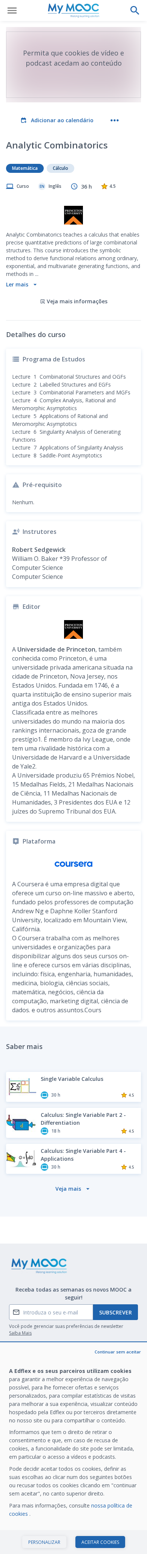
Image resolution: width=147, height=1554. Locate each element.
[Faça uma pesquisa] (135, 10)
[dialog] (73, 1448)
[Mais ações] (115, 120)
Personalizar (44, 1542)
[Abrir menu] (12, 10)
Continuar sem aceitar (118, 1352)
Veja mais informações (77, 301)
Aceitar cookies (100, 1542)
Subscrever (115, 1312)
